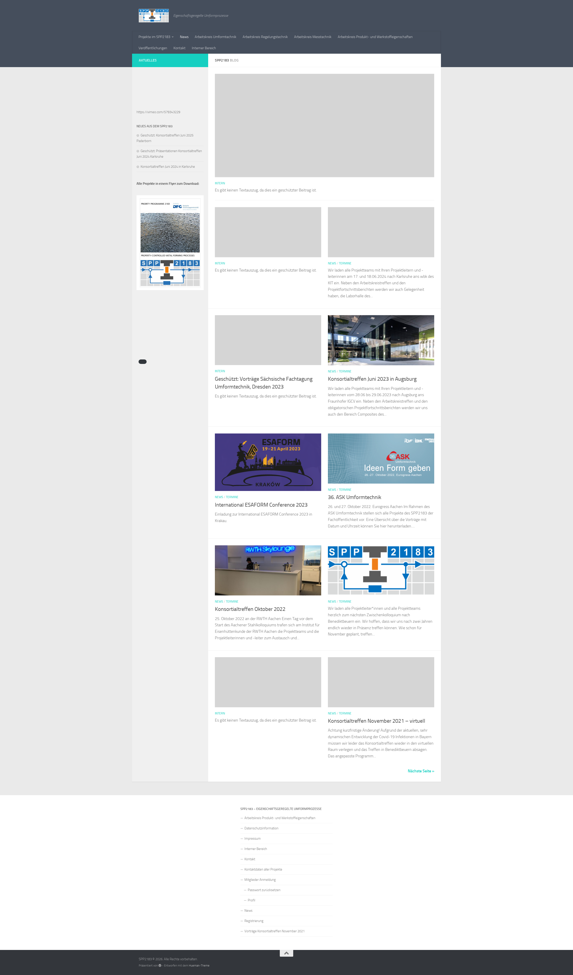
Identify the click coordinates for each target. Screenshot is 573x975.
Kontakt (179, 48)
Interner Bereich (204, 48)
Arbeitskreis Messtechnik (312, 37)
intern (220, 183)
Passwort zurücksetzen (264, 890)
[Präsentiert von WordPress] (159, 965)
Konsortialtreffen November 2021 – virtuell (376, 721)
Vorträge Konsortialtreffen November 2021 (274, 931)
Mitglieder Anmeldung (260, 880)
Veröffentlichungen (153, 48)
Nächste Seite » (421, 771)
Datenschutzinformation (261, 828)
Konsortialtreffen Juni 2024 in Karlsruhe (168, 167)
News (184, 37)
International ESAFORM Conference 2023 (261, 505)
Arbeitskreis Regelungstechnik (265, 37)
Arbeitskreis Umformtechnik (215, 37)
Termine (345, 263)
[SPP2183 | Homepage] (154, 15)
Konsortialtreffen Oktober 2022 (250, 609)
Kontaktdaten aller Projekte (263, 869)
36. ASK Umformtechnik (354, 497)
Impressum (252, 839)
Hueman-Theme (199, 965)
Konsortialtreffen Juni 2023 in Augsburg (372, 379)
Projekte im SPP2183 (154, 37)
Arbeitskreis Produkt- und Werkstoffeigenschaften (375, 37)
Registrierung (253, 921)
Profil (251, 900)
